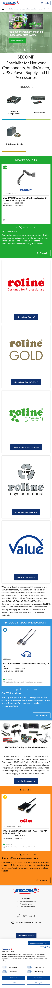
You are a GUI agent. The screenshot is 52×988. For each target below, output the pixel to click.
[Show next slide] (47, 227)
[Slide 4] (24, 50)
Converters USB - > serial (11, 659)
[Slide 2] (17, 50)
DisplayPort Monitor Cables (12, 826)
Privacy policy (44, 947)
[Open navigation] (3, 9)
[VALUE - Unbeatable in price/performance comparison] (26, 545)
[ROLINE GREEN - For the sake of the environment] (26, 414)
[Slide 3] (21, 50)
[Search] (48, 9)
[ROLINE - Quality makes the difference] (26, 284)
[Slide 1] (17, 227)
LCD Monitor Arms (9, 193)
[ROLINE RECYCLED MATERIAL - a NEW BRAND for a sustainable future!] (26, 480)
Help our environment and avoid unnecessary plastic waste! (26, 33)
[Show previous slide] (42, 227)
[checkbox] (4, 967)
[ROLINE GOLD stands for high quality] (26, 349)
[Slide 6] (31, 50)
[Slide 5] (28, 50)
